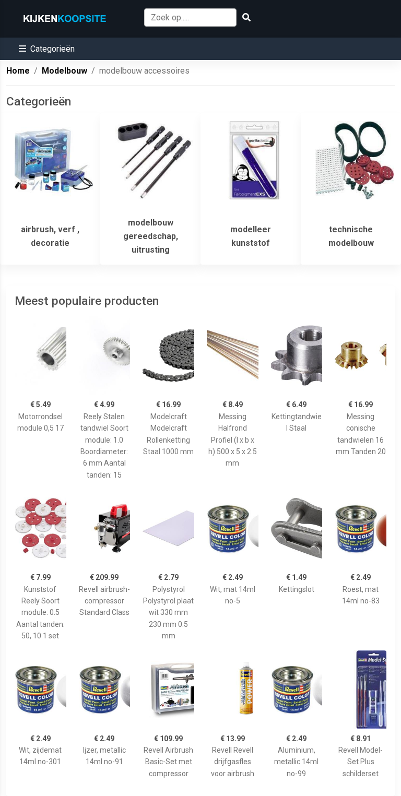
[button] (47, 49)
